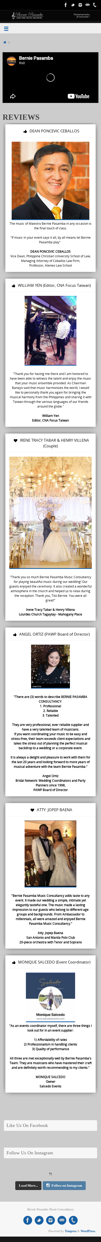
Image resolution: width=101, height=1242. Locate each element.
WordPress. (88, 1231)
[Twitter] (73, 5)
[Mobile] (94, 5)
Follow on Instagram (67, 1185)
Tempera (70, 1231)
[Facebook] (65, 5)
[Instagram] (80, 5)
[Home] (5, 42)
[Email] (87, 5)
